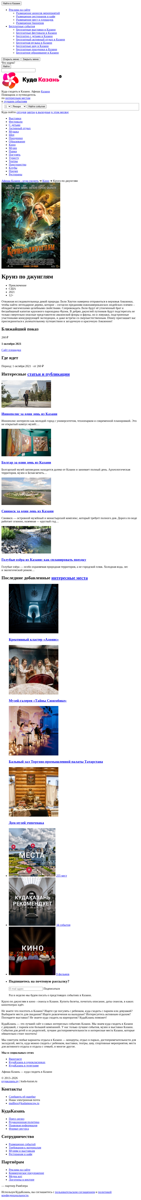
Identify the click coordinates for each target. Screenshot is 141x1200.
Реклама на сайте (19, 1169)
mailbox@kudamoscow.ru (24, 1103)
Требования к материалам (25, 1147)
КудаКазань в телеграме (24, 1065)
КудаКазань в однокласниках (27, 1062)
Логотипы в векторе (21, 1179)
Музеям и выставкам (22, 1150)
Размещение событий (22, 1144)
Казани (45, 91)
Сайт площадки (11, 350)
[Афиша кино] (32, 974)
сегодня (21, 112)
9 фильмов (62, 974)
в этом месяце (60, 112)
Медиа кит (15, 1176)
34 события (63, 924)
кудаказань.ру (10, 1081)
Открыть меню (11, 59)
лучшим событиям (15, 101)
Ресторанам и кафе (20, 1154)
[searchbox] (70, 66)
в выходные (43, 112)
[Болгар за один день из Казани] (26, 455)
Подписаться (52, 988)
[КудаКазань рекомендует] (32, 924)
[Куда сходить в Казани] (41, 88)
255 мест (61, 875)
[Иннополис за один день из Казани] (26, 406)
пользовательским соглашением (75, 1192)
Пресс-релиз (16, 1118)
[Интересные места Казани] (32, 875)
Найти (6, 66)
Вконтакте (15, 1058)
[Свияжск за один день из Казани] (26, 504)
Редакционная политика (24, 1122)
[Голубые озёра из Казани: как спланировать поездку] (26, 552)
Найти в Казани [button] (11, 3)
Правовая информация (23, 1125)
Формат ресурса (19, 1128)
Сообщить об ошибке (22, 1096)
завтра (31, 112)
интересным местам (17, 98)
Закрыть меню (31, 59)
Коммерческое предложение (26, 1173)
